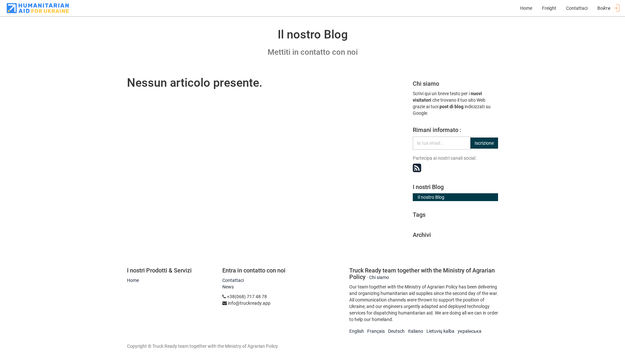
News (228, 286)
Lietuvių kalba (440, 331)
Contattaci (233, 280)
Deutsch (396, 331)
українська (469, 331)
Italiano (415, 331)
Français (376, 331)
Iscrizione (484, 143)
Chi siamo (379, 277)
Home (133, 280)
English (356, 331)
